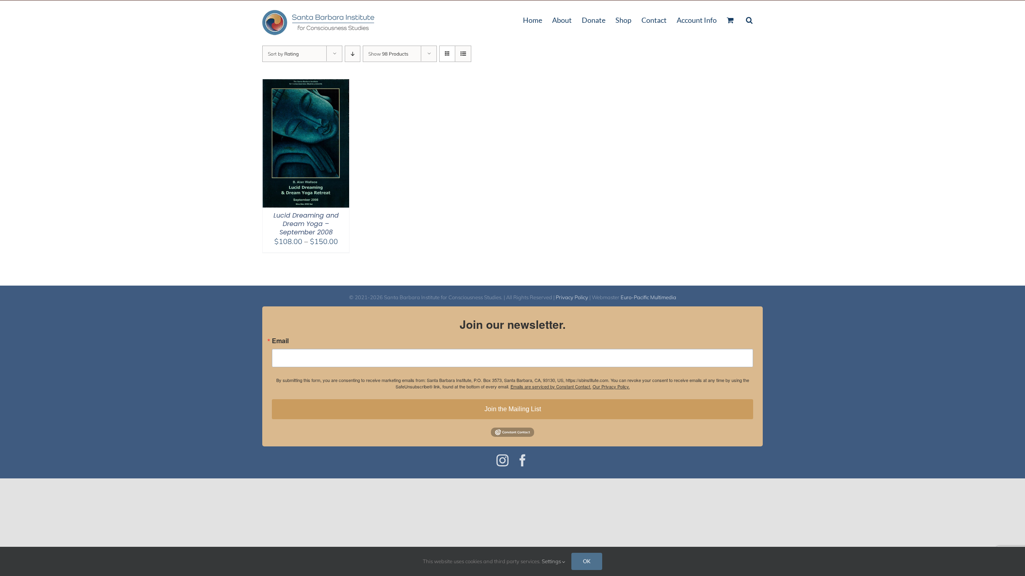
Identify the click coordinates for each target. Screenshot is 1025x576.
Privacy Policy (572, 297)
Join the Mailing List (512, 409)
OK (587, 561)
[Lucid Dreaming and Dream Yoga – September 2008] (306, 84)
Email (280, 341)
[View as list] (463, 54)
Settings (552, 561)
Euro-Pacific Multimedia (648, 297)
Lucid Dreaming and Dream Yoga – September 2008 (306, 224)
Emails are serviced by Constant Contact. (550, 386)
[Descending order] (352, 54)
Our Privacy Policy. (611, 386)
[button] (749, 19)
